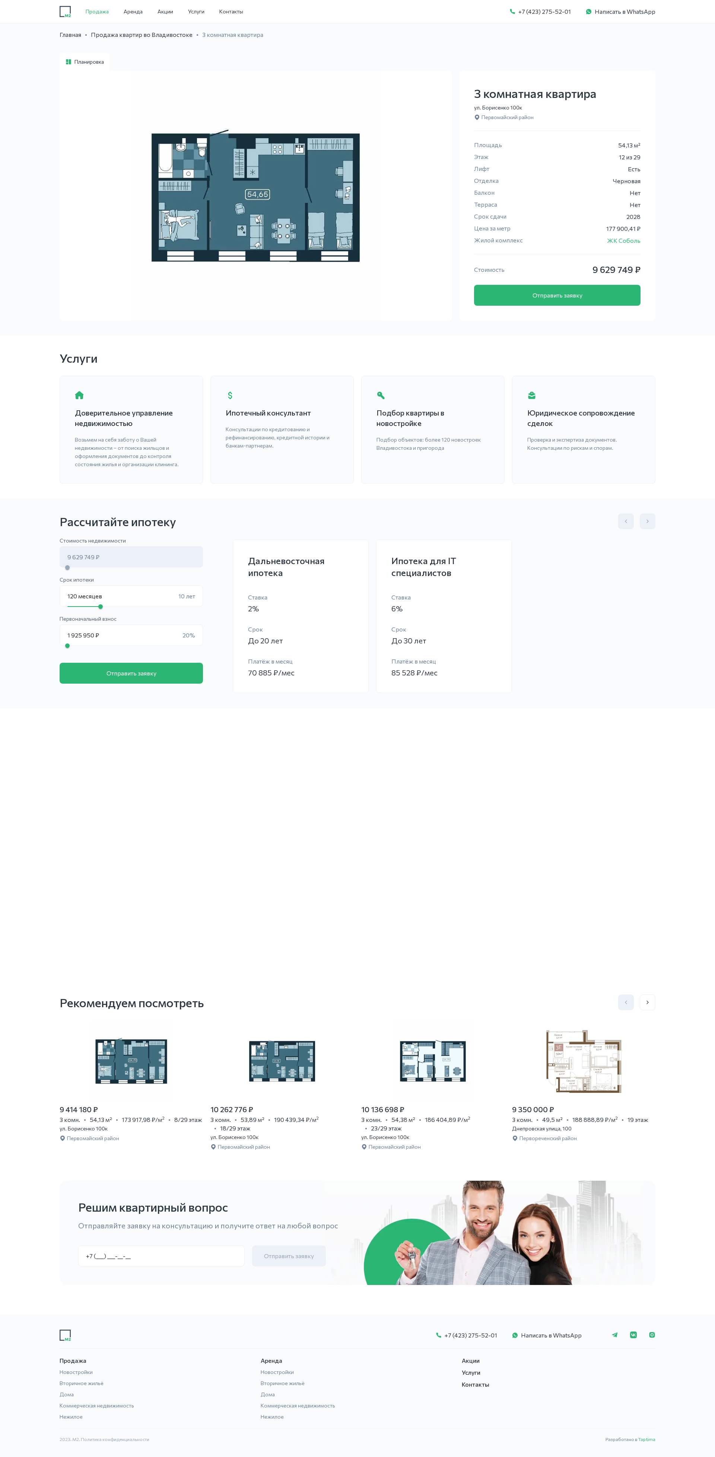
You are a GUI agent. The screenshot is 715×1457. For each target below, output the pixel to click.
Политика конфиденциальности (115, 1439)
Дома (67, 1394)
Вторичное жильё (82, 1383)
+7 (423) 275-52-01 (544, 11)
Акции (165, 11)
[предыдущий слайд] (626, 521)
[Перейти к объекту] (131, 1061)
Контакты (231, 11)
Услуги (196, 11)
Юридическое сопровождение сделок (581, 417)
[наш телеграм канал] (614, 1335)
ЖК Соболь (624, 240)
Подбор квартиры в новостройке (410, 417)
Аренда (133, 11)
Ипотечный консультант (268, 412)
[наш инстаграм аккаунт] (652, 1335)
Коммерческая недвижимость (97, 1405)
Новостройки (76, 1372)
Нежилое (71, 1416)
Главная (70, 34)
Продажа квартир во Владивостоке (142, 34)
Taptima (646, 1439)
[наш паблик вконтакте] (633, 1335)
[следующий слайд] (647, 521)
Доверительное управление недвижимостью (124, 417)
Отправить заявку (557, 295)
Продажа (97, 11)
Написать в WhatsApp (625, 11)
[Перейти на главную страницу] (65, 11)
